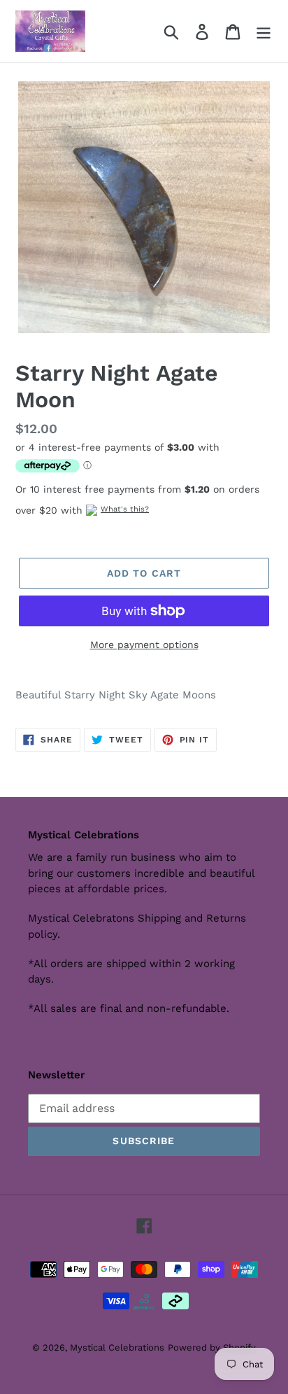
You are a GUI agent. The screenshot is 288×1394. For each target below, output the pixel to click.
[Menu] (263, 31)
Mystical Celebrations (117, 1347)
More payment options (144, 644)
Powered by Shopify (212, 1347)
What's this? (125, 509)
